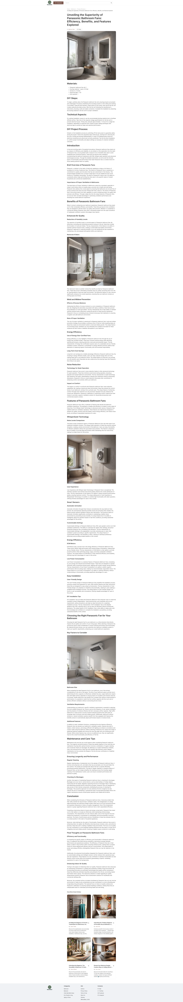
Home (68, 9)
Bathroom (73, 9)
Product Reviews (81, 9)
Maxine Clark (72, 29)
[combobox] (88, 3)
